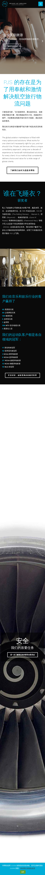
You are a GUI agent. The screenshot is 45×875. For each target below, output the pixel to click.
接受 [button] (22, 872)
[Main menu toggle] (40, 4)
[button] (2, 41)
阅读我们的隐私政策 (27, 868)
